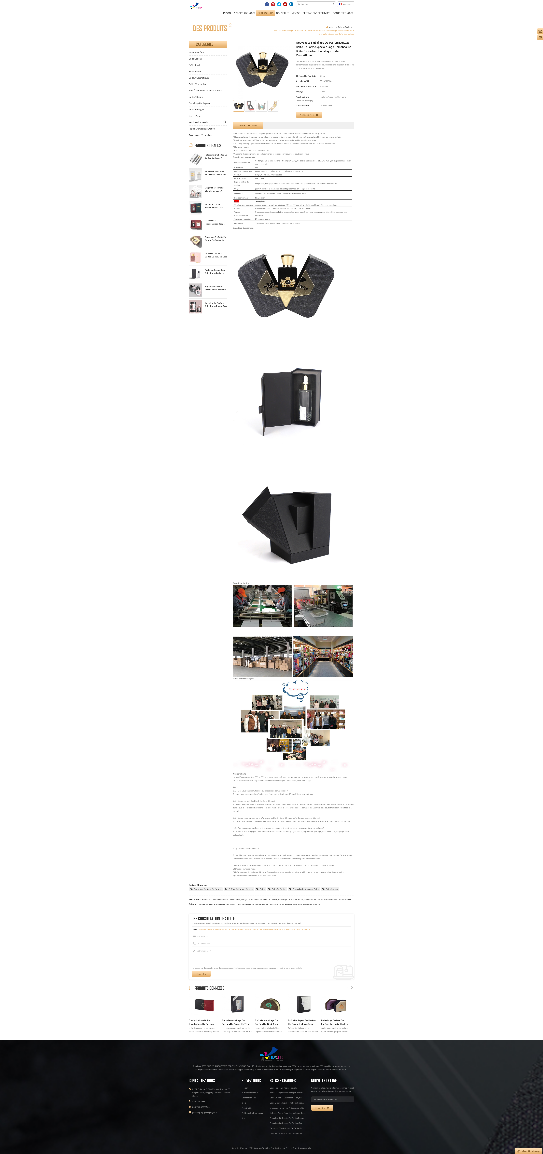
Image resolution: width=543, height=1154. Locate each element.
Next (352, 987)
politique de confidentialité (252, 1113)
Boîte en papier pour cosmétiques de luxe (287, 1113)
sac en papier (195, 116)
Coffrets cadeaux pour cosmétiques (286, 1133)
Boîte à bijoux (196, 96)
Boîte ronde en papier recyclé (283, 1088)
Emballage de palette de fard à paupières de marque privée (287, 1118)
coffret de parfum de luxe (241, 889)
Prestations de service (316, 13)
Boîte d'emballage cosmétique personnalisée (287, 1103)
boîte (262, 889)
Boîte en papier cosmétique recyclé (286, 1097)
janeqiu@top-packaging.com (204, 1112)
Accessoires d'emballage (201, 135)
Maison (226, 13)
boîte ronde (195, 65)
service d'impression (199, 122)
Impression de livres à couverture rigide (287, 1108)
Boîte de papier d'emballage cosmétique (287, 1092)
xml (243, 1118)
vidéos (296, 13)
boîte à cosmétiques (199, 77)
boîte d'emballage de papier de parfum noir (270, 1022)
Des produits (265, 13)
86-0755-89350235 (201, 1101)
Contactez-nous (307, 115)
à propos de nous (244, 13)
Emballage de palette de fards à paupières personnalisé (287, 1123)
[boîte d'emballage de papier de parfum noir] (270, 1005)
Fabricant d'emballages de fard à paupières (287, 1128)
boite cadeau (332, 889)
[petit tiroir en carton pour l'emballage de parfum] (336, 1005)
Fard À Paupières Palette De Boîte (205, 90)
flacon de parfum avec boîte (306, 889)
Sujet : (251, 929)
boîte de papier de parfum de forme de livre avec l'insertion (203, 1022)
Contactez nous (343, 13)
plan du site (247, 1108)
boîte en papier (278, 889)
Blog (244, 1103)
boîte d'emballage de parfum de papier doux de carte (302, 1022)
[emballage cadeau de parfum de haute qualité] (237, 1005)
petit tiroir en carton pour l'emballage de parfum (335, 1022)
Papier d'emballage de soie (202, 128)
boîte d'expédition (198, 84)
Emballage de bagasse (199, 103)
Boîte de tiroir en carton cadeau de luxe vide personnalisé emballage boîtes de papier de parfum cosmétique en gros (216, 255)
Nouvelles (282, 13)
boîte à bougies (196, 109)
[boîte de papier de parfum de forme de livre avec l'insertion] (204, 1005)
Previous (348, 987)
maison (245, 1088)
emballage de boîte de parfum (207, 889)
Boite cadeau (195, 58)
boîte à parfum (345, 27)
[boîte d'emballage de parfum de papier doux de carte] (303, 1005)
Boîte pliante (195, 71)
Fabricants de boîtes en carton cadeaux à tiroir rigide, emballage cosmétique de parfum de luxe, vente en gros (216, 156)
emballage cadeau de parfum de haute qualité (235, 1022)
